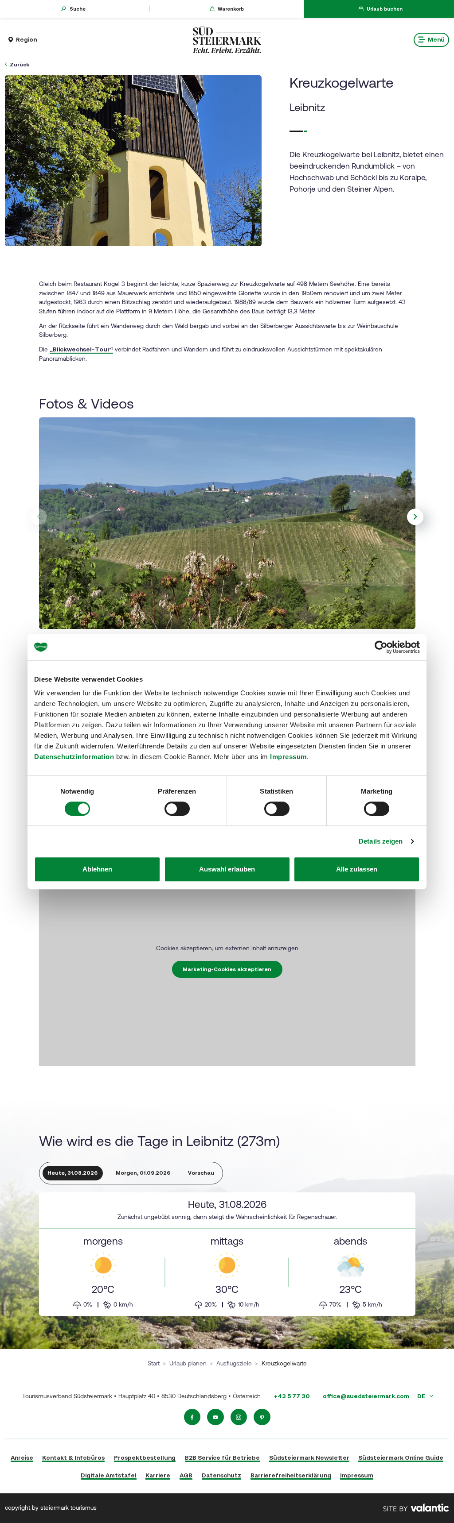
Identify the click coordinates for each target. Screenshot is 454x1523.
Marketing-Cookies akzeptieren (227, 969)
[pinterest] (262, 1417)
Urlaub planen (188, 1363)
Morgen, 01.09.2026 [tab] (143, 1173)
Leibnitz (307, 107)
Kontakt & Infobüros (73, 1457)
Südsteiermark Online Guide (400, 1457)
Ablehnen (97, 869)
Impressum (288, 756)
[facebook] (192, 1417)
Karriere (157, 1475)
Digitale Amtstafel (109, 1475)
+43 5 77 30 (291, 1396)
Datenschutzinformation (74, 756)
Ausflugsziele (234, 1363)
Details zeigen (381, 841)
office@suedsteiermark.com (366, 1396)
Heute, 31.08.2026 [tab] (72, 1173)
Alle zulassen (356, 869)
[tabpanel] (227, 1254)
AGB (186, 1475)
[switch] (177, 809)
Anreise (22, 1457)
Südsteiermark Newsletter (309, 1457)
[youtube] (215, 1417)
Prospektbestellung (145, 1457)
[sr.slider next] (415, 517)
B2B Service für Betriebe (222, 1457)
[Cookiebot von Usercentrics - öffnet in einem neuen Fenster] (381, 647)
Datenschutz (221, 1475)
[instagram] (239, 1417)
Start (154, 1363)
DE (422, 1396)
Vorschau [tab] (201, 1173)
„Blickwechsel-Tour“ (81, 349)
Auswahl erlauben (227, 869)
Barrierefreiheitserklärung (290, 1475)
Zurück (19, 64)
